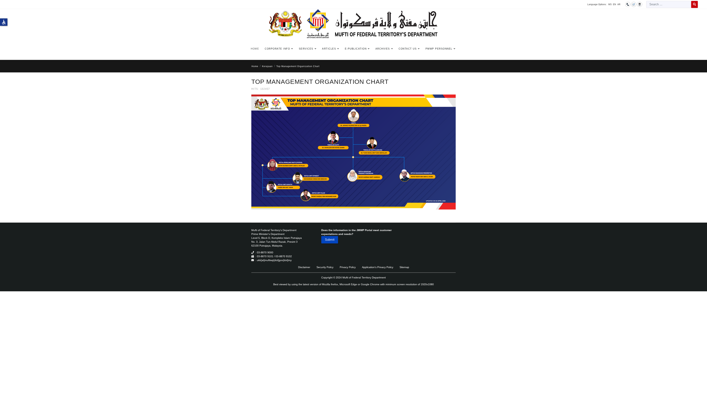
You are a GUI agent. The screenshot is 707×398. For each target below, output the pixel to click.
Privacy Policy (348, 267)
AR (618, 4)
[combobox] (668, 4)
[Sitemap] (640, 4)
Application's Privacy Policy (377, 267)
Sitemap (404, 267)
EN (614, 4)
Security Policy (324, 267)
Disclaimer (304, 267)
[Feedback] (634, 4)
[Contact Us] (628, 4)
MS (610, 4)
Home (255, 48)
